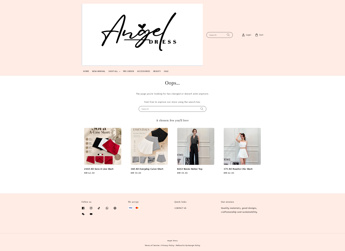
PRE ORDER (128, 71)
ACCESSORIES (143, 71)
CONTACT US (180, 208)
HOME (86, 71)
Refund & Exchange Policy (188, 245)
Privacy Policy (167, 245)
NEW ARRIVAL (98, 71)
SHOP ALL (113, 71)
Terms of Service (152, 245)
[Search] (228, 35)
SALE (166, 71)
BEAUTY (157, 71)
